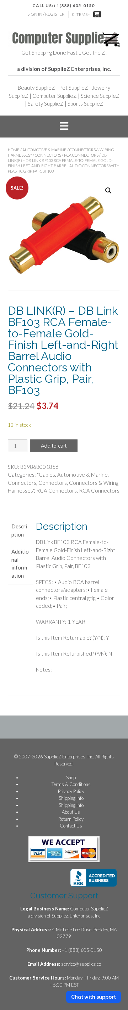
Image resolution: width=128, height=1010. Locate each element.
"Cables (46, 474)
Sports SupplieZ (85, 103)
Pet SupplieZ (73, 87)
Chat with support (93, 997)
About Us (71, 812)
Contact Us (71, 826)
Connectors (48, 155)
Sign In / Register (45, 14)
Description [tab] (19, 530)
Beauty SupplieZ (36, 87)
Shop (71, 777)
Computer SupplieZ (54, 95)
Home (14, 149)
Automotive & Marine (44, 149)
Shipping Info (71, 798)
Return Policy (71, 819)
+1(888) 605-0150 (74, 5)
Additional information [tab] (20, 563)
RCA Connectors (81, 155)
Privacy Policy (71, 791)
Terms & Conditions (71, 784)
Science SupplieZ (100, 95)
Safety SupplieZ (46, 103)
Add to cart (53, 446)
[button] (64, 127)
